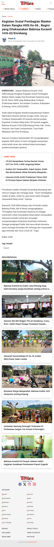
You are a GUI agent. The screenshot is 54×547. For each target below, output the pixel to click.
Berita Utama (10, 9)
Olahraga (30, 506)
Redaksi (5, 528)
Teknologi (30, 522)
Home (4, 16)
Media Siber (6, 537)
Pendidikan (30, 514)
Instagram (29, 487)
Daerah (6, 248)
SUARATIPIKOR (32, 542)
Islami (29, 498)
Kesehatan (5, 502)
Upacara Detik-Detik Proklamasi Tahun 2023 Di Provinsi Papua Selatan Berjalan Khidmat (26, 178)
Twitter (25, 487)
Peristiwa (5, 518)
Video (25, 9)
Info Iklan (30, 537)
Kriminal (30, 502)
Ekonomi (30, 494)
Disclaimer (6, 532)
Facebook (20, 487)
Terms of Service (33, 532)
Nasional (5, 506)
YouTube (34, 487)
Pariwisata (30, 510)
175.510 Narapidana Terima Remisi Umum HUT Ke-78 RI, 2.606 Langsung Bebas (25, 163)
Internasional (6, 498)
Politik (29, 518)
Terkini (38, 9)
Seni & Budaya (6, 522)
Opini (4, 510)
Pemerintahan (6, 514)
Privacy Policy (32, 528)
